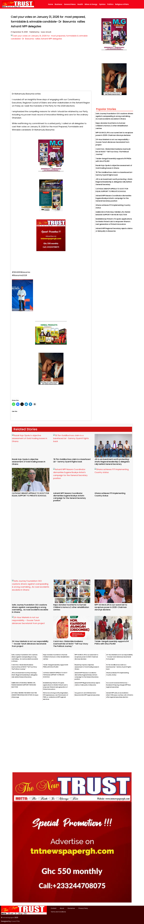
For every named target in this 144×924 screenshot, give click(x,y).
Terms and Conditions (58, 912)
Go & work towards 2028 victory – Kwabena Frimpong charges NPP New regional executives (118, 685)
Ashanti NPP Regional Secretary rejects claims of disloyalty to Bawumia (87, 684)
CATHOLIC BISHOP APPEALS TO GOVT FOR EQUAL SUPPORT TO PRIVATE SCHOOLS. (30, 494)
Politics (110, 4)
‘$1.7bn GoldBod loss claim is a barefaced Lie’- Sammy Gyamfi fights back (71, 460)
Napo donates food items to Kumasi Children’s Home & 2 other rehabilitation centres (112, 126)
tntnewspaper (8, 917)
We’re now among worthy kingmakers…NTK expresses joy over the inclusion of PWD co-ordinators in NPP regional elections (56, 696)
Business (58, 4)
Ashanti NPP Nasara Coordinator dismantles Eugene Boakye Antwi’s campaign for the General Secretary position (113, 198)
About (62, 908)
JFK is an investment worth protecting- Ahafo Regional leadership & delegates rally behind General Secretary (114, 182)
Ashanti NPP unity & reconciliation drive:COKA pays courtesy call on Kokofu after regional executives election (119, 695)
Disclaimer (71, 908)
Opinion (102, 4)
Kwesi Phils (15, 921)
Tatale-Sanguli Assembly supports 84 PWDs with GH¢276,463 (112, 642)
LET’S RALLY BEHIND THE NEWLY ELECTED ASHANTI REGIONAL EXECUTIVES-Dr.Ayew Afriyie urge (24, 695)
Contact (53, 908)
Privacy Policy (83, 908)
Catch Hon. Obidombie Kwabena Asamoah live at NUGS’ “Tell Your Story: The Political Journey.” (113, 152)
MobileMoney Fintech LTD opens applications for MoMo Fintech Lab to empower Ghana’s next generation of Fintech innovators (114, 221)
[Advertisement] (72, 538)
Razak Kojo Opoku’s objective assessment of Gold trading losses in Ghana (28, 461)
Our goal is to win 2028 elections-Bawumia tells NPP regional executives (87, 694)
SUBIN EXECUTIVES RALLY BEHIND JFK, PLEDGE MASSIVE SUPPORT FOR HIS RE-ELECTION (23, 685)
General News (70, 4)
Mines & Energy (91, 4)
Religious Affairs (122, 4)
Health (80, 4)
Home (50, 4)
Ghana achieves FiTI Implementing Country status (110, 494)
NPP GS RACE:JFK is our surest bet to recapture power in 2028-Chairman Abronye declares (111, 607)
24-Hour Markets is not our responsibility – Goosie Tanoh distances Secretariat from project (113, 142)
